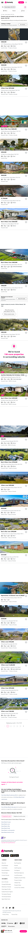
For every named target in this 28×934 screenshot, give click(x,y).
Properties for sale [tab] (6, 816)
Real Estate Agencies (19, 872)
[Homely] (14, 850)
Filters (5, 10)
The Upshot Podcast (6, 894)
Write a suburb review (9, 314)
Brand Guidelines (5, 870)
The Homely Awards (6, 896)
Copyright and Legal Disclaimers (8, 842)
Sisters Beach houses (6, 822)
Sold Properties (17, 868)
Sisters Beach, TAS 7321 (9, 14)
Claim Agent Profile (6, 889)
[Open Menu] (2, 2)
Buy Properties (17, 863)
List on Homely (5, 881)
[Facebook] (3, 907)
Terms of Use (14, 914)
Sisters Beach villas (5, 826)
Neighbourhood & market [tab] (19, 816)
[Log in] (26, 2)
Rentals (16, 865)
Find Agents (17, 870)
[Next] (23, 726)
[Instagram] (6, 907)
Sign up (21, 2)
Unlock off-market (21, 298)
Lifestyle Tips (17, 882)
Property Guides (18, 880)
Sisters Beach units (5, 824)
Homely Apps (5, 872)
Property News (17, 885)
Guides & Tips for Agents (7, 891)
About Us (4, 863)
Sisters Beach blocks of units (7, 832)
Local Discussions (18, 875)
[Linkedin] (13, 907)
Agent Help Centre (6, 899)
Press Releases (5, 865)
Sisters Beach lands (5, 828)
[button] (14, 7)
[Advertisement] (14, 106)
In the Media (4, 868)
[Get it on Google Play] (14, 855)
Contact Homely (5, 875)
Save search (23, 931)
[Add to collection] (26, 42)
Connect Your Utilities (19, 887)
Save (24, 10)
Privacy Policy (6, 914)
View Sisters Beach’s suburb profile (9, 795)
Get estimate (22, 24)
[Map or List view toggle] (25, 7)
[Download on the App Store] (5, 855)
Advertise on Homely (6, 886)
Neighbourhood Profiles (19, 877)
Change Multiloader (6, 884)
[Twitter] (10, 907)
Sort (15, 10)
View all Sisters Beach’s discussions (9, 807)
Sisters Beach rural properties (8, 830)
